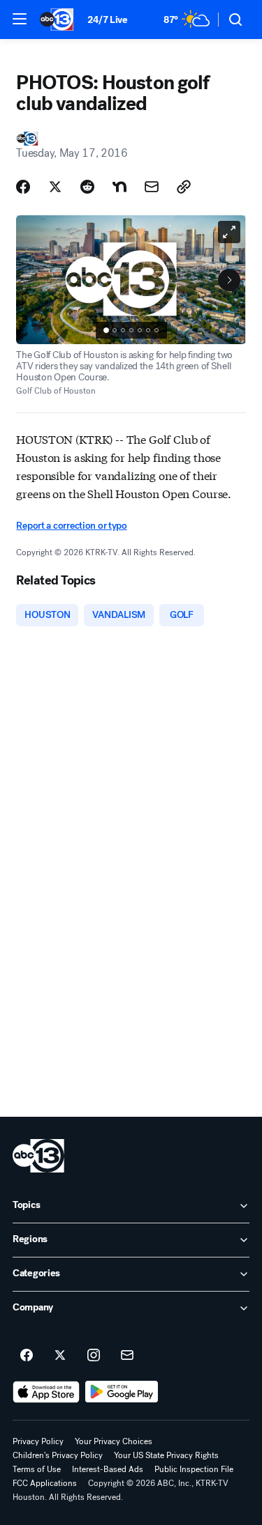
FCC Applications (45, 1483)
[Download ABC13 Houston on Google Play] (122, 1392)
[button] (19, 19)
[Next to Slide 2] (229, 280)
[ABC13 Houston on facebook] (27, 1356)
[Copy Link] (184, 187)
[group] (131, 330)
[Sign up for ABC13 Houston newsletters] (127, 1356)
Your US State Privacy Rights (166, 1455)
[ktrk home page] (38, 1155)
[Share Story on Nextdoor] (119, 187)
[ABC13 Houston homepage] (56, 19)
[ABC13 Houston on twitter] (60, 1356)
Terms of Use (37, 1469)
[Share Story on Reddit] (87, 187)
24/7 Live (107, 19)
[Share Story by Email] (151, 187)
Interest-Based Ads (107, 1469)
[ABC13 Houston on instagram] (94, 1356)
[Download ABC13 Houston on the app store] (46, 1392)
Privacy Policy (38, 1441)
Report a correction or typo (71, 525)
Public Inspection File (193, 1469)
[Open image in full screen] (229, 232)
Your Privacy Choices (113, 1441)
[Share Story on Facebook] (23, 187)
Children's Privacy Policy (58, 1455)
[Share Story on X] (55, 187)
